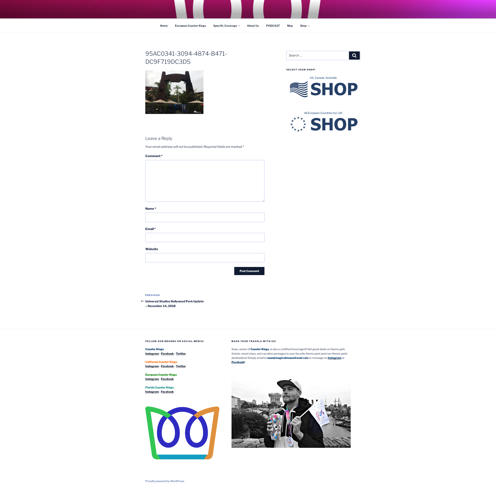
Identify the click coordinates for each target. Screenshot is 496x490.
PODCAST (273, 25)
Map (290, 25)
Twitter (181, 353)
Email (150, 229)
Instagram (152, 353)
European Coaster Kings (190, 25)
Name (150, 208)
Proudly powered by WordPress (164, 481)
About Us (253, 25)
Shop (303, 25)
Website (151, 249)
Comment (154, 156)
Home (164, 25)
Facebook (167, 353)
